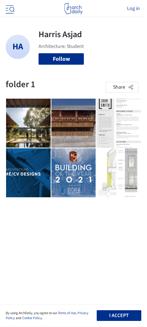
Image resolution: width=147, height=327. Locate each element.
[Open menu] (9, 9)
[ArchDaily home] (73, 8)
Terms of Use (67, 313)
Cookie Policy (32, 318)
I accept (119, 315)
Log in (133, 8)
